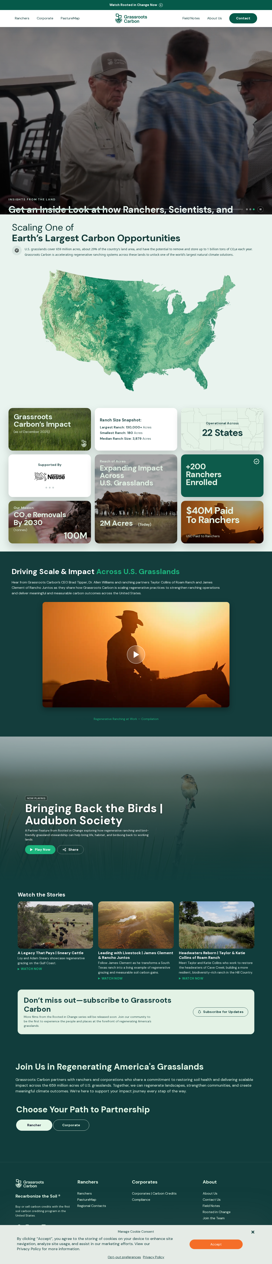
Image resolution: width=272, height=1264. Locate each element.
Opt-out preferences (124, 1257)
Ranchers (22, 18)
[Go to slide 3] (254, 209)
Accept (216, 1244)
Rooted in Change (217, 1212)
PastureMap (70, 18)
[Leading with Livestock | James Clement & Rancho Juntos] (136, 925)
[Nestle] (53, 487)
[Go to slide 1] (247, 209)
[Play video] (136, 654)
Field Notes (191, 18)
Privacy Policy (29, 1248)
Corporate (45, 18)
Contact (243, 18)
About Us (214, 18)
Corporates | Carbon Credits (154, 1193)
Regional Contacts (91, 1206)
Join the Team (214, 1218)
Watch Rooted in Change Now (133, 5)
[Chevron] (46, 487)
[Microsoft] (50, 488)
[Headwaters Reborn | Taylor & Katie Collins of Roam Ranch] (216, 925)
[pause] (261, 209)
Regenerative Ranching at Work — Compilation (126, 719)
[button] (253, 1232)
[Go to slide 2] (250, 209)
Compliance (141, 1200)
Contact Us (212, 1200)
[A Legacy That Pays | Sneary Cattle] (55, 925)
